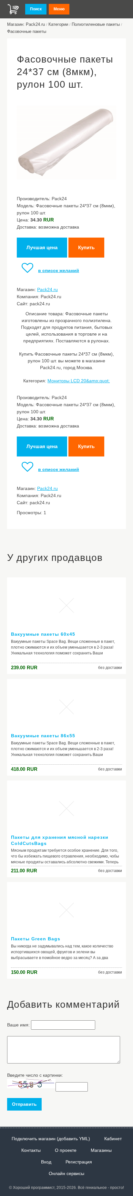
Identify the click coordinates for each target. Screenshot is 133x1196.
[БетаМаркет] (13, 9)
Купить (86, 247)
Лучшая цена (41, 247)
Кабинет (113, 1138)
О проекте (66, 1150)
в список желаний (58, 270)
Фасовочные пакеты (26, 31)
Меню (59, 9)
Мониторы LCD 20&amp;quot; (78, 380)
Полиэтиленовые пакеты (96, 24)
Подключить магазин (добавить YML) (51, 1138)
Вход (46, 1161)
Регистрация (79, 1161)
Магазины (101, 1150)
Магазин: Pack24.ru (26, 24)
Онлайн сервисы (66, 1173)
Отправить (24, 1104)
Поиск (36, 9)
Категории (58, 24)
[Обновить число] (31, 1086)
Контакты (31, 1150)
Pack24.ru (47, 289)
